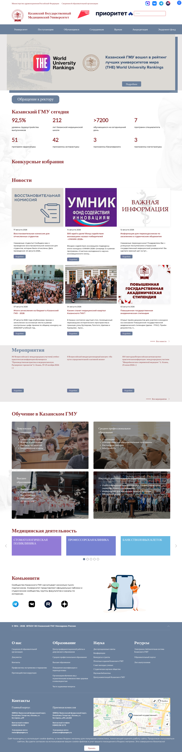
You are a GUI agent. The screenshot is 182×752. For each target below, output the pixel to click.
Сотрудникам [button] (97, 29)
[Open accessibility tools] (179, 3)
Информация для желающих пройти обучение (126, 491)
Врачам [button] (118, 29)
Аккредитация (140, 29)
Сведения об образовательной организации (80, 3)
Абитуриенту (109, 448)
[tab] (84, 559)
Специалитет (27, 492)
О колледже (108, 439)
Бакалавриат (27, 489)
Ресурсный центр (111, 494)
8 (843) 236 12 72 (59, 725)
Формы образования (31, 442)
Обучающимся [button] (71, 29)
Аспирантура (27, 501)
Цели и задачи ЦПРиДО (32, 439)
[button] (35, 99)
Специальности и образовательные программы (127, 442)
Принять (91, 748)
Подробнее (131, 84)
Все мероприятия (159, 399)
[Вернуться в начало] (41, 15)
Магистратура (27, 495)
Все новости (161, 341)
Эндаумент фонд (167, 29)
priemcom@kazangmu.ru (62, 732)
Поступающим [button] (45, 29)
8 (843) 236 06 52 (18, 725)
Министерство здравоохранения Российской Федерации (35, 3)
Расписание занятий (31, 445)
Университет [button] (20, 29)
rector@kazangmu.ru (20, 732)
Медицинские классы (31, 448)
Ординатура (26, 498)
